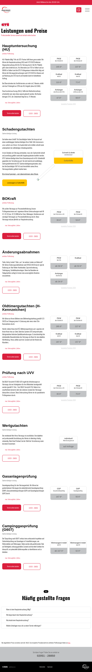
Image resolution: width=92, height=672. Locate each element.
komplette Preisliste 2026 (68, 104)
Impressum (50, 667)
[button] (46, 609)
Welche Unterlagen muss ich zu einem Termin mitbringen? (23, 625)
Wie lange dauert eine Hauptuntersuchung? (19, 614)
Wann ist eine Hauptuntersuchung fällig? (18, 609)
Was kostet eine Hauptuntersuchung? (17, 620)
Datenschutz (42, 667)
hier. (69, 642)
